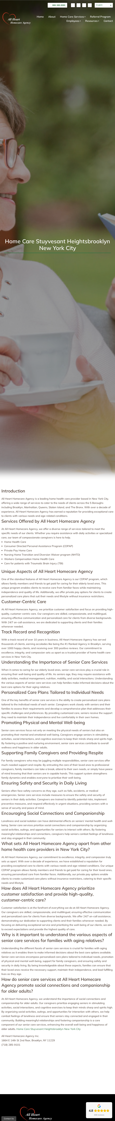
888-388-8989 (58, 5)
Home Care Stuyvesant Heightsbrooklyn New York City (48, 1029)
